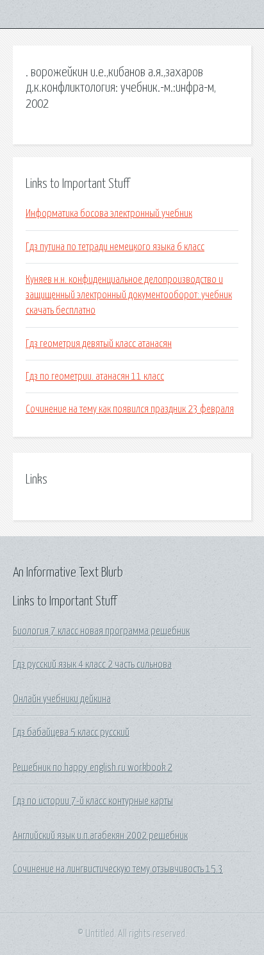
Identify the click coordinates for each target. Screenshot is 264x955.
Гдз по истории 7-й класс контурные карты (93, 801)
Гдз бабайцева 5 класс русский (71, 732)
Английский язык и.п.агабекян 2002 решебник (100, 836)
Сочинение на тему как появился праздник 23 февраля (130, 409)
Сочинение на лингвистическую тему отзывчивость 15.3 (118, 869)
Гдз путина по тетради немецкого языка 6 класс (115, 247)
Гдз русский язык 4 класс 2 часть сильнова (92, 664)
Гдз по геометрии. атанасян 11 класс (95, 376)
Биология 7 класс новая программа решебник (101, 631)
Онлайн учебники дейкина (62, 699)
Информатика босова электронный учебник (109, 213)
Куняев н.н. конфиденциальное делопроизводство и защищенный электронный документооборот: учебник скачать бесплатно (129, 295)
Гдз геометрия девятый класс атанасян (99, 344)
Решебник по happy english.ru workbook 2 (92, 768)
